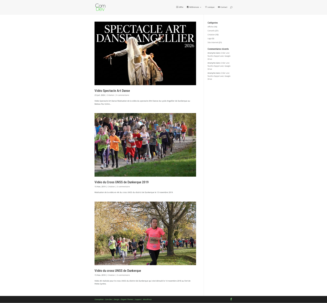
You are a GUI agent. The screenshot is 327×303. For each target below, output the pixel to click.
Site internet (213, 42)
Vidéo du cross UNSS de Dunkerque (118, 271)
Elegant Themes (127, 299)
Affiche (210, 26)
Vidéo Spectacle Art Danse (112, 91)
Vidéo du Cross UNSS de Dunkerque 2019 (122, 182)
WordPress (147, 299)
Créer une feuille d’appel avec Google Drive (219, 56)
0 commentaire (122, 95)
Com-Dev (108, 299)
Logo (210, 38)
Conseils (211, 30)
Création (110, 95)
